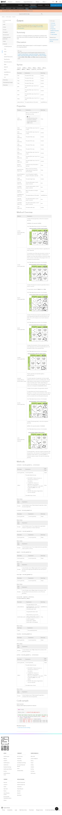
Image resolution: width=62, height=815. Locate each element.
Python (27, 8)
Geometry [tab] (6, 79)
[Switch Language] (56, 1)
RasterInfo (6, 67)
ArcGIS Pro (3, 5)
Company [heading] (5, 779)
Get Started (8, 8)
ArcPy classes (8, 16)
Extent (5, 51)
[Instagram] (5, 749)
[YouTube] (8, 749)
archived (34, 25)
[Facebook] (2, 747)
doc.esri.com (30, 10)
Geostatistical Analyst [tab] (8, 82)
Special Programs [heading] (20, 779)
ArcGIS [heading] (5, 753)
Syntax (52, 26)
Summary (53, 23)
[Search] (53, 1)
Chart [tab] (5, 27)
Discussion (53, 25)
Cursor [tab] (5, 29)
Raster (5, 64)
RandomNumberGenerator (8, 61)
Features (27, 5)
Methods (53, 32)
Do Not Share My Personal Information (52, 810)
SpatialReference (7, 72)
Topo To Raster (43, 55)
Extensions (40, 5)
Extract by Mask (34, 55)
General (13, 16)
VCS (5, 77)
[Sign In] (60, 1)
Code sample (54, 34)
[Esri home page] (3, 2)
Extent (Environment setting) (24, 727)
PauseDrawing (7, 59)
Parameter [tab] (6, 85)
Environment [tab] (6, 34)
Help (14, 8)
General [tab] (5, 43)
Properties (53, 28)
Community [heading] (19, 753)
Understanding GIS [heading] (34, 753)
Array (5, 49)
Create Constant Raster (23, 54)
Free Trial (47, 5)
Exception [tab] (6, 32)
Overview (20, 5)
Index (5, 54)
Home (2, 8)
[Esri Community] (2, 749)
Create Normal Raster (33, 54)
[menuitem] (8, 756)
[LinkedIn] (8, 747)
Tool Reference (20, 8)
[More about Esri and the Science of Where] (5, 741)
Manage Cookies (39, 810)
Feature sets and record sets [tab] (6, 38)
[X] (5, 747)
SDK (31, 8)
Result (5, 69)
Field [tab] (5, 41)
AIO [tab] (4, 24)
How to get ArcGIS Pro (56, 5)
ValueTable (6, 74)
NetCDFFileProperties (8, 56)
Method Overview (55, 30)
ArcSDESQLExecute (8, 46)
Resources (33, 5)
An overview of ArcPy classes (7, 21)
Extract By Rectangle (25, 55)
